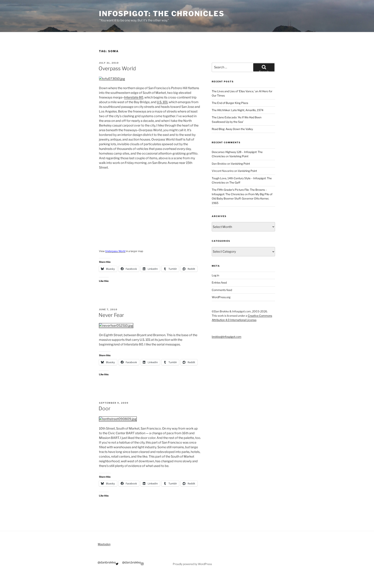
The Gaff (234, 182)
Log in (215, 275)
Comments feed (222, 290)
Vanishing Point (238, 156)
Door (104, 408)
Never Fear (111, 315)
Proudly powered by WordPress (192, 564)
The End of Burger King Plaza (230, 103)
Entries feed (219, 282)
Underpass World (115, 251)
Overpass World (117, 68)
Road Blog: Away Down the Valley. (232, 129)
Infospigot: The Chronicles (161, 13)
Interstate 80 (133, 97)
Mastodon (104, 544)
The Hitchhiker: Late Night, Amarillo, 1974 (237, 110)
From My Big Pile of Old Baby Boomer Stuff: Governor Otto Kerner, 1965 (242, 198)
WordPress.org (221, 297)
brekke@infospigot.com (226, 336)
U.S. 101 (162, 102)
